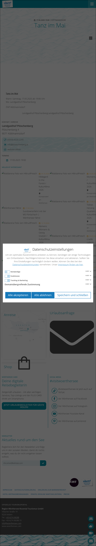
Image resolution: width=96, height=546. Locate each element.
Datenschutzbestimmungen (26, 264)
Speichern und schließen (72, 295)
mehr (87, 271)
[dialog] (48, 273)
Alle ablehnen (43, 295)
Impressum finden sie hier (70, 264)
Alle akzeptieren (18, 295)
